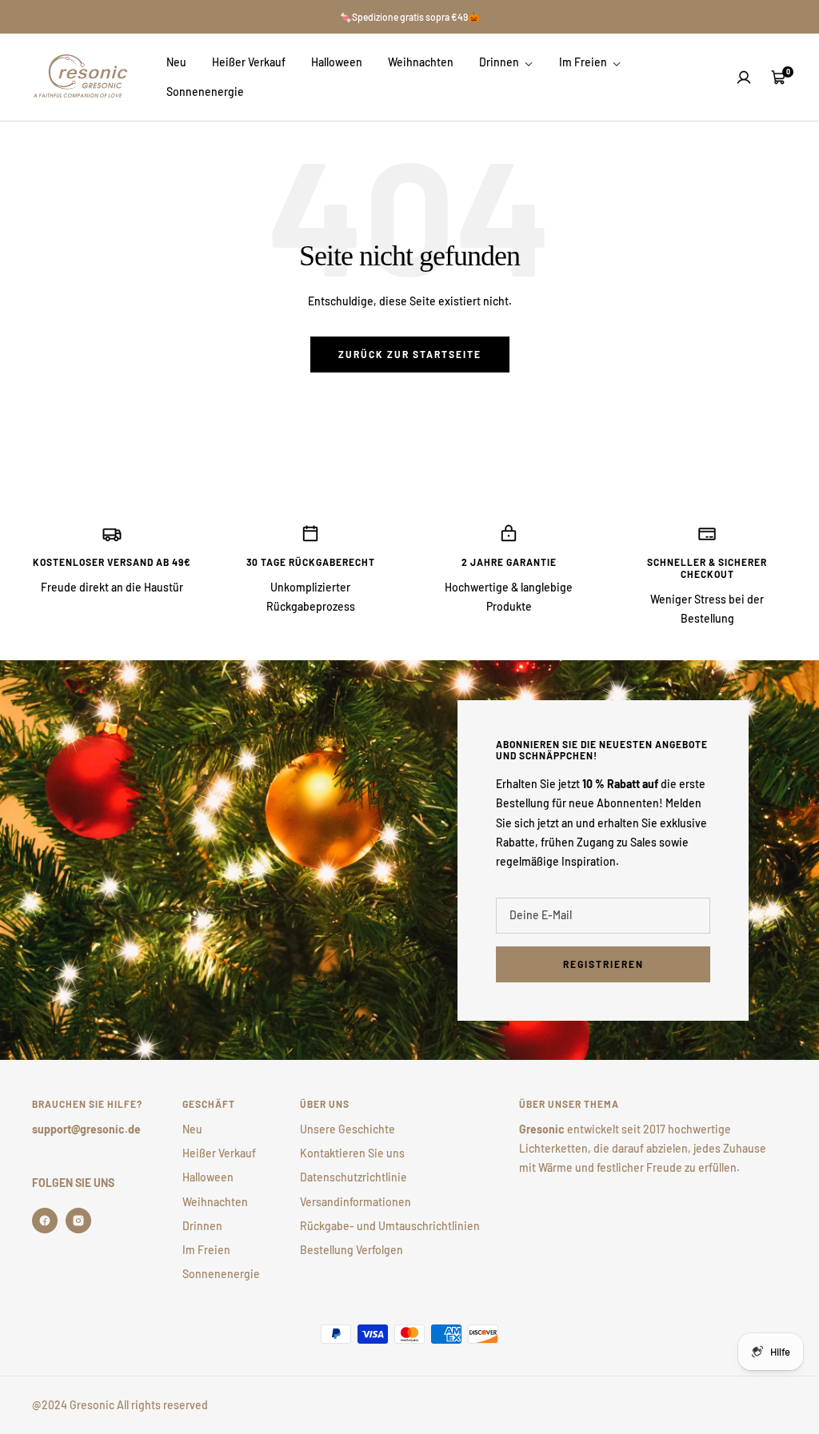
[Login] (744, 78)
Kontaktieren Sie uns (352, 1153)
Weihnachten (420, 62)
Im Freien (584, 62)
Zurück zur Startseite (409, 354)
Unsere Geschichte (347, 1129)
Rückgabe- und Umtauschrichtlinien (390, 1226)
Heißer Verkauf (249, 62)
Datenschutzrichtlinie (353, 1177)
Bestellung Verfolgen (351, 1250)
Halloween (336, 62)
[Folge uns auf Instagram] (78, 1220)
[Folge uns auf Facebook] (45, 1220)
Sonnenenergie (205, 91)
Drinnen (500, 62)
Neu (176, 62)
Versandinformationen (355, 1202)
